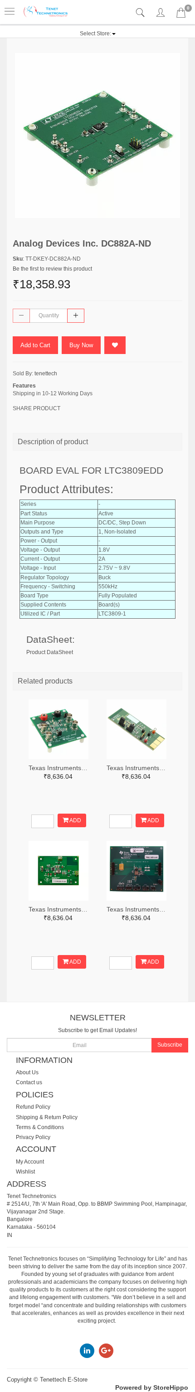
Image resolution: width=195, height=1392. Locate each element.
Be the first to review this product (52, 269)
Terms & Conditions (40, 1127)
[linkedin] (87, 1350)
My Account (30, 1162)
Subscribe (169, 1045)
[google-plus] (106, 1350)
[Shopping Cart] (181, 14)
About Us (27, 1072)
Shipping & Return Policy (47, 1117)
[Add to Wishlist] (115, 345)
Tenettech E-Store (64, 1379)
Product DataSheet (49, 652)
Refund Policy (33, 1107)
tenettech (45, 373)
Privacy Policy (33, 1137)
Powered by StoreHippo (151, 1387)
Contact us (29, 1082)
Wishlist (25, 1172)
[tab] (141, 13)
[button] (98, 33)
